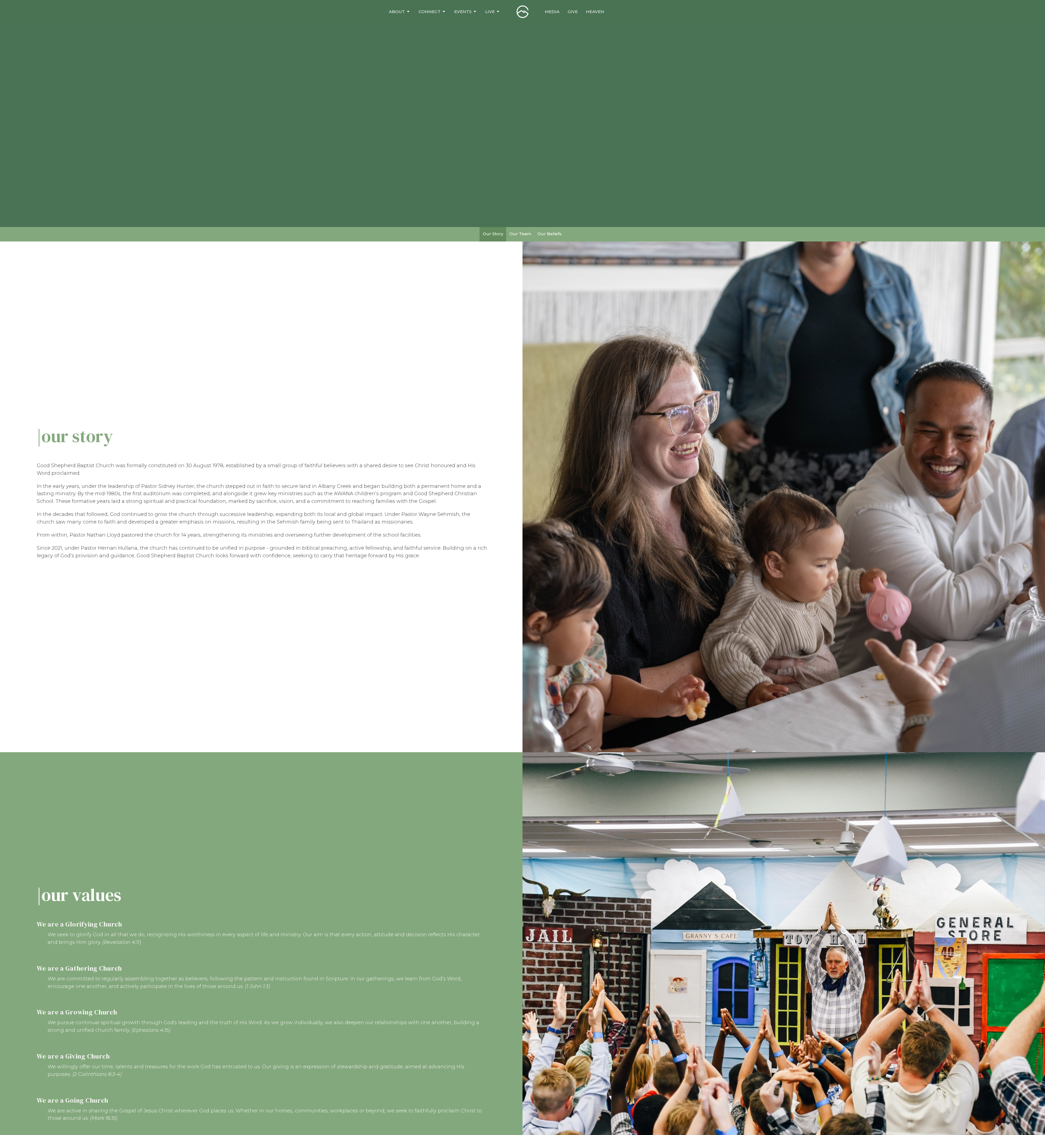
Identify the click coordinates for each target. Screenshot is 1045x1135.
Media (552, 11)
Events (463, 11)
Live (490, 11)
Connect (430, 11)
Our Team (520, 233)
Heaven (595, 11)
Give (573, 11)
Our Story (493, 233)
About (397, 11)
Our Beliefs (549, 233)
